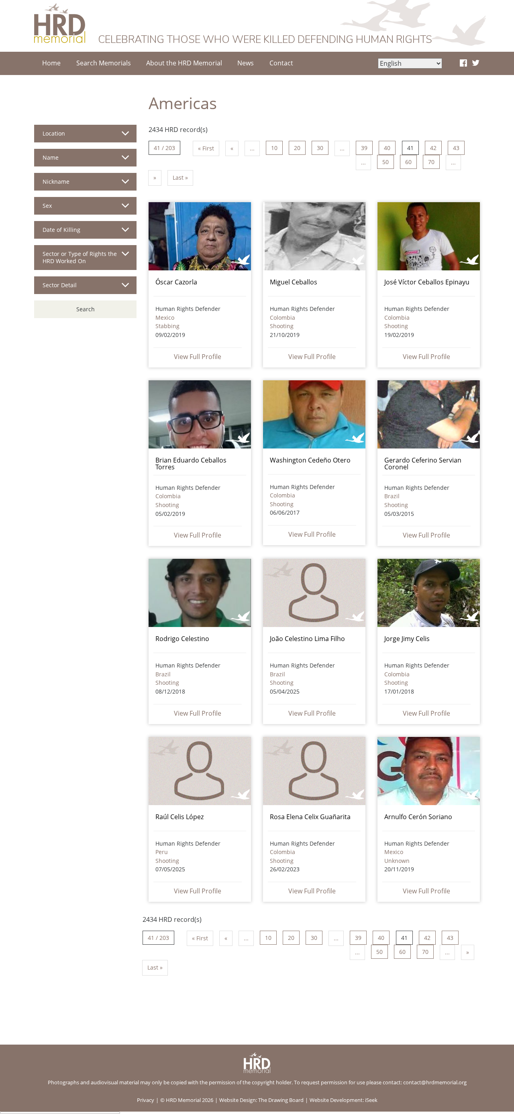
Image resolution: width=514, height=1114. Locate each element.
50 (385, 162)
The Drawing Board (281, 1100)
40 (387, 148)
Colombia (282, 317)
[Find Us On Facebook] (463, 63)
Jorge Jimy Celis (407, 638)
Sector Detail (60, 285)
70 (431, 162)
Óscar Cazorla (176, 282)
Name (51, 157)
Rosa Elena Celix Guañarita (310, 816)
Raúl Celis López (179, 816)
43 (456, 148)
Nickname (56, 181)
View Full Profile (197, 356)
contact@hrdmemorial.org (435, 1082)
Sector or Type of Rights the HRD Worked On (80, 257)
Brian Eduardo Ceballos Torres (190, 464)
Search (85, 309)
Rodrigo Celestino (182, 638)
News (245, 63)
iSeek (371, 1100)
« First (206, 148)
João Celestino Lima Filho (307, 638)
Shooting (282, 326)
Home (51, 63)
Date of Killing (61, 229)
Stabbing (167, 326)
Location (54, 133)
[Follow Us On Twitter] (475, 63)
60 (408, 162)
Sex (47, 205)
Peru (161, 852)
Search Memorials (103, 63)
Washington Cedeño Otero (310, 460)
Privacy (145, 1100)
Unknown (397, 860)
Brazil (392, 496)
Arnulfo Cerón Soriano (418, 816)
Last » (180, 177)
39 (364, 148)
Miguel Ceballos (293, 282)
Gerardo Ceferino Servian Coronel (422, 464)
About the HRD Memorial (184, 63)
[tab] (85, 137)
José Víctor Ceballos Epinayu (426, 282)
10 (274, 148)
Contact (281, 63)
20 (297, 148)
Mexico (164, 317)
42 (433, 148)
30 (320, 148)
